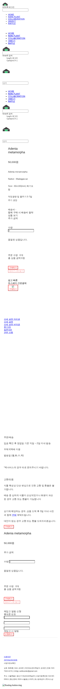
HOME (11, 14)
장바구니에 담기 (12, 602)
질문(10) (8, 330)
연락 (14, 515)
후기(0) (7, 327)
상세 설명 (8, 322)
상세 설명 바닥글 (12, 324)
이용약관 (7, 657)
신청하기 (9, 634)
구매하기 (9, 527)
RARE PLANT (14, 17)
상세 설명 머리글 (12, 319)
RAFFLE (12, 23)
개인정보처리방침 (10, 660)
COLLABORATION (16, 19)
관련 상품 (8, 332)
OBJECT (12, 21)
